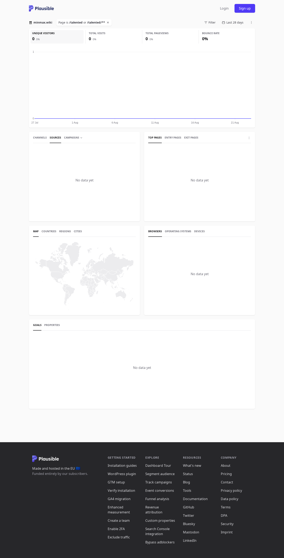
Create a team (119, 520)
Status (188, 474)
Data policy (229, 499)
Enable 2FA (116, 529)
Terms (226, 507)
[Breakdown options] (249, 138)
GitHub (188, 507)
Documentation (195, 499)
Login (224, 8)
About (225, 465)
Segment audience (160, 474)
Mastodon (191, 532)
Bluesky (189, 524)
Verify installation (121, 490)
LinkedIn (189, 540)
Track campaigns (158, 482)
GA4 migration (119, 499)
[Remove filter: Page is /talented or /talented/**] (108, 22)
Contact (227, 482)
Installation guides (122, 465)
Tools (187, 490)
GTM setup (116, 482)
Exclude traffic (119, 537)
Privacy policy (231, 490)
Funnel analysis (157, 499)
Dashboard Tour (158, 465)
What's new (192, 465)
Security (227, 524)
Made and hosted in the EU (56, 468)
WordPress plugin (122, 474)
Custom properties (160, 520)
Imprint (227, 532)
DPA (224, 515)
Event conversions (159, 490)
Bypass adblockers (160, 542)
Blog (186, 482)
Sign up (245, 8)
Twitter (188, 515)
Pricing (226, 474)
